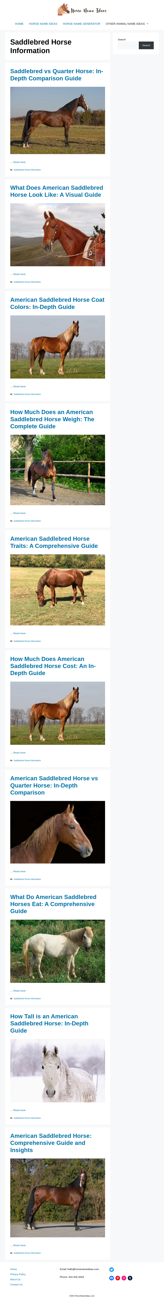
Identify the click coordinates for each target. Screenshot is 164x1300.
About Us (15, 1279)
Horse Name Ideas (43, 23)
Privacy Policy (18, 1274)
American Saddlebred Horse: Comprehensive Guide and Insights (51, 1142)
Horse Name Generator (81, 23)
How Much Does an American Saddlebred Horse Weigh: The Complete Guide (52, 419)
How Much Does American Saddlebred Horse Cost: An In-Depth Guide (53, 666)
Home (19, 23)
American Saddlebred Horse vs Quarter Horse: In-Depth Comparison (54, 785)
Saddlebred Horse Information (27, 170)
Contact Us (16, 1284)
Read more (19, 162)
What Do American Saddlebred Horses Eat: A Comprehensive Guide (53, 904)
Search (122, 39)
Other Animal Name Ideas (125, 23)
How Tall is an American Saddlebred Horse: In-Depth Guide (49, 1023)
